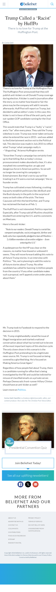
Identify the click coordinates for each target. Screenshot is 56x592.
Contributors (14, 532)
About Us (12, 518)
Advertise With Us (15, 521)
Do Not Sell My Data (36, 525)
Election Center (28, 9)
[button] (52, 4)
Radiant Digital (14, 543)
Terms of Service (35, 521)
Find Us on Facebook (17, 536)
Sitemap (11, 539)
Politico (22, 389)
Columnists (13, 528)
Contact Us (13, 525)
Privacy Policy (34, 518)
